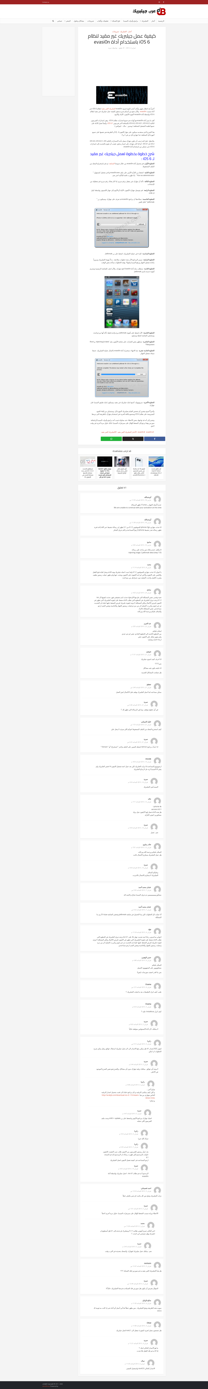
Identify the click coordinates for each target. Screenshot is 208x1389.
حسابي (59, 21)
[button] (122, 95)
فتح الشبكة (116, 21)
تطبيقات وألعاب (102, 21)
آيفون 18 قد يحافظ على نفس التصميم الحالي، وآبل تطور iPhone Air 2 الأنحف (139, 471)
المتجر (68, 21)
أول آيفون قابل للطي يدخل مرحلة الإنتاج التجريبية (122, 470)
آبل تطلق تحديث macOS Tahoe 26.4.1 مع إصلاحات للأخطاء (156, 471)
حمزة (110, 48)
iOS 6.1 (110, 123)
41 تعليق (121, 48)
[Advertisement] (81, 11)
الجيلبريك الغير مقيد (109, 108)
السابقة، (112, 163)
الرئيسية (161, 21)
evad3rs (149, 432)
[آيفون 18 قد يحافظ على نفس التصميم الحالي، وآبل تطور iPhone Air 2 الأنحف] (139, 461)
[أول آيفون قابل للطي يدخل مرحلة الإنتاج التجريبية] (121, 461)
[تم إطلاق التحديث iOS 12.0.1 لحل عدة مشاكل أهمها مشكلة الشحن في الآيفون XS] (87, 461)
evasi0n (143, 111)
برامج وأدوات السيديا (130, 21)
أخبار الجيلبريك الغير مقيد (126, 432)
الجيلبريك (145, 21)
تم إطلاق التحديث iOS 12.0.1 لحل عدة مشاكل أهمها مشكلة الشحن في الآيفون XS (87, 472)
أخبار (153, 21)
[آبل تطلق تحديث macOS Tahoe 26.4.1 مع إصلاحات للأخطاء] (156, 461)
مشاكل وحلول (79, 21)
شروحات (90, 21)
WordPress (46, 1386)
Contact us (45, 2)
